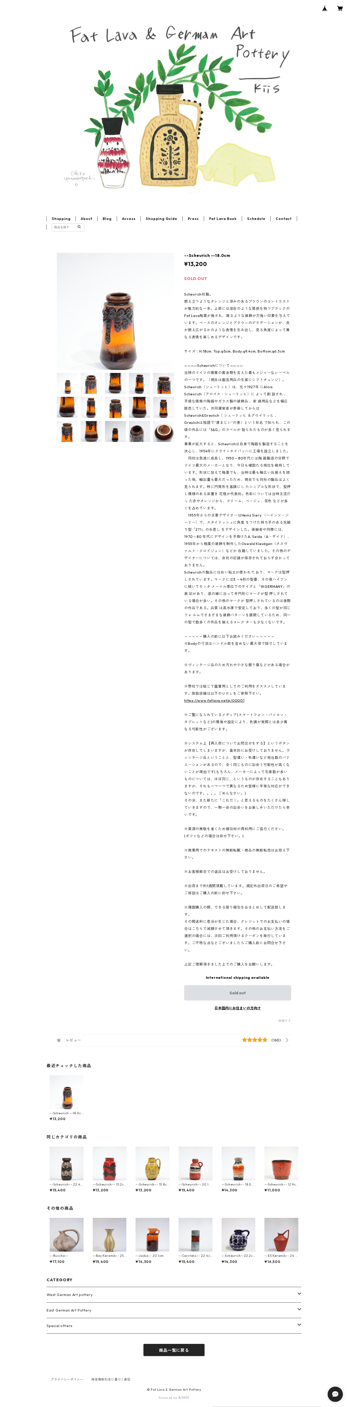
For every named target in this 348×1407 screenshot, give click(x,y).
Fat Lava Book (223, 218)
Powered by (168, 1398)
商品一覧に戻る (174, 1350)
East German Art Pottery (69, 1310)
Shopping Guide (161, 218)
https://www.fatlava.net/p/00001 (214, 700)
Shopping (61, 218)
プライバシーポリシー (67, 1379)
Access (129, 218)
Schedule (256, 218)
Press (193, 218)
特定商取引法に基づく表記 (111, 1379)
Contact (284, 218)
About (86, 218)
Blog (107, 218)
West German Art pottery (69, 1294)
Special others (60, 1326)
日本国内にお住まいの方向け (238, 1008)
